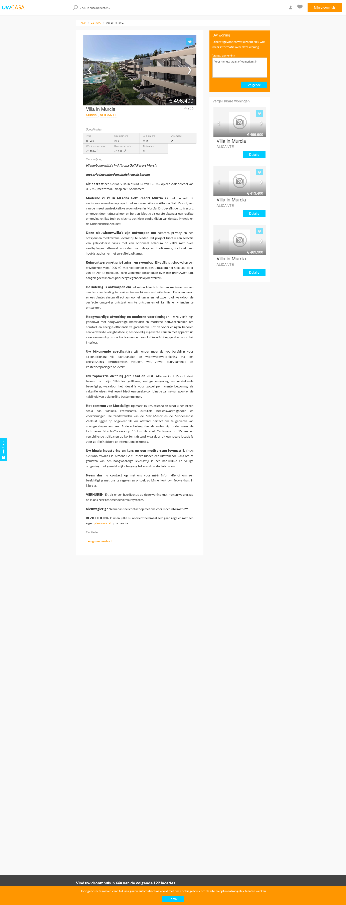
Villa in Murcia (115, 23)
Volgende (254, 85)
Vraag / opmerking (223, 55)
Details (254, 154)
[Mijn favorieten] (300, 7)
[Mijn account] (291, 7)
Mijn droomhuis (325, 7)
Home (82, 23)
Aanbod (96, 23)
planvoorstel (102, 523)
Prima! (173, 899)
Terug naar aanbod (99, 541)
